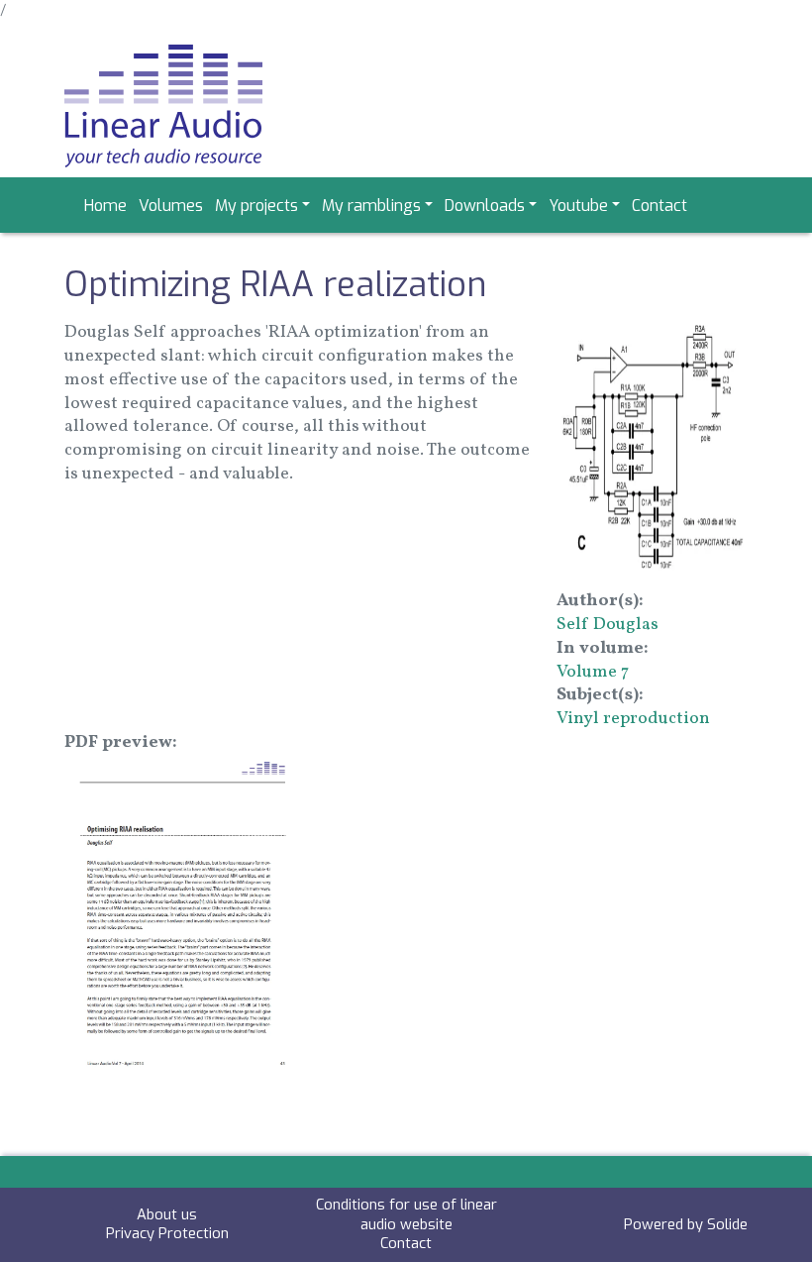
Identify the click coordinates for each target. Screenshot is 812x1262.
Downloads (485, 205)
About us (167, 1214)
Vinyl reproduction (633, 718)
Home (105, 205)
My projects (256, 205)
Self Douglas (608, 624)
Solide (727, 1224)
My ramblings (371, 205)
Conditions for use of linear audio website (406, 1214)
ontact (410, 1243)
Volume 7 (593, 672)
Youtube (578, 205)
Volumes (171, 205)
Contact (659, 205)
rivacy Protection (172, 1233)
